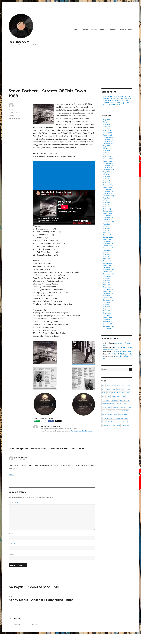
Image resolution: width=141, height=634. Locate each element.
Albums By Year (97, 30)
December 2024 (108, 163)
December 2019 (108, 293)
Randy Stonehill (107, 418)
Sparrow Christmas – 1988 (123, 352)
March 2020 (107, 287)
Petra (115, 414)
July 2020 (106, 278)
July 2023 (106, 200)
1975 (113, 385)
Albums (85, 30)
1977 (123, 385)
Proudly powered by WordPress (29, 625)
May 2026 (106, 126)
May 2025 (106, 152)
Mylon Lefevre (107, 414)
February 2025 (108, 159)
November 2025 (108, 139)
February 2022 (108, 237)
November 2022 (108, 217)
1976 (118, 385)
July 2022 (106, 226)
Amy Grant (105, 400)
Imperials (116, 407)
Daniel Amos (124, 400)
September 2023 (108, 196)
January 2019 (107, 317)
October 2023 (107, 194)
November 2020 (108, 270)
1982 (118, 389)
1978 (128, 385)
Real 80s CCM (19, 41)
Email (12, 544)
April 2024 (106, 181)
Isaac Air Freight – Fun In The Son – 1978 (117, 98)
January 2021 (107, 265)
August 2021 (107, 250)
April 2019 (106, 311)
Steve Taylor (106, 425)
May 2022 (106, 230)
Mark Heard (111, 411)
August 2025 (107, 146)
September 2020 (108, 274)
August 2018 (107, 328)
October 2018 (107, 324)
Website (12, 554)
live (103, 411)
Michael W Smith (122, 411)
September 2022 (108, 222)
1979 (103, 389)
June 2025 (106, 150)
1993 (113, 396)
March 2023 (107, 209)
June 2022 (106, 228)
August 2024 (107, 172)
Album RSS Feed (125, 30)
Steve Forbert (16, 118)
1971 (103, 385)
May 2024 (106, 178)
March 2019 (107, 313)
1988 (10, 118)
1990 (128, 393)
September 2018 (108, 326)
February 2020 (108, 289)
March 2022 (107, 235)
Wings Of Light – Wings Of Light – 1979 (116, 101)
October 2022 (107, 220)
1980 (108, 389)
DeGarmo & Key (121, 404)
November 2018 (108, 322)
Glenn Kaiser (106, 407)
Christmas (114, 400)
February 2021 (107, 263)
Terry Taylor (116, 425)
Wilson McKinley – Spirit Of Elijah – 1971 (116, 103)
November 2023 (108, 191)
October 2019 (107, 298)
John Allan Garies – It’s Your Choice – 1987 (117, 96)
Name (12, 534)
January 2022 (107, 239)
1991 (103, 396)
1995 (123, 396)
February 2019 (108, 315)
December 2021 (108, 241)
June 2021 (106, 254)
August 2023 (107, 198)
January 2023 (107, 213)
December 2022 (108, 215)
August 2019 (107, 302)
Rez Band (105, 422)
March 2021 (107, 261)
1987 (113, 393)
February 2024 (108, 185)
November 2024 (108, 165)
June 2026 (106, 124)
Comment (13, 502)
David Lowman (14, 110)
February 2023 (108, 211)
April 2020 (106, 285)
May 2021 (106, 257)
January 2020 (107, 291)
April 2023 (106, 207)
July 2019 (106, 304)
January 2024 (107, 187)
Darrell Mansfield (108, 404)
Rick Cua (114, 422)
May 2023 (106, 204)
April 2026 (106, 128)
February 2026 (108, 133)
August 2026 (107, 120)
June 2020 (106, 280)
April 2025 (106, 154)
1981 (113, 389)
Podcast (112, 30)
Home (76, 30)
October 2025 (107, 141)
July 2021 (106, 252)
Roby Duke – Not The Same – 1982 (120, 354)
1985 (103, 393)
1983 (123, 389)
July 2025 (106, 148)
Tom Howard (126, 425)
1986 (108, 393)
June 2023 (106, 202)
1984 (128, 389)
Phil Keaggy (123, 414)
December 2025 (108, 137)
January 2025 (107, 161)
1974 (108, 385)
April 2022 (106, 233)
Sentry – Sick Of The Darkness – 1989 (115, 105)
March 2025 (107, 157)
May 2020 (106, 283)
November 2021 (108, 243)
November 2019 (108, 296)
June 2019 (106, 306)
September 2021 (108, 248)
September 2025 (108, 144)
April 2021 (106, 259)
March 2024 (107, 183)
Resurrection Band (121, 418)
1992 (108, 396)
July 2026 (106, 122)
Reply (11, 474)
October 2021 (107, 246)
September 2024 (108, 170)
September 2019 (108, 300)
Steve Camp (123, 422)
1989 (123, 393)
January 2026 (107, 135)
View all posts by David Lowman (81, 431)
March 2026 (107, 131)
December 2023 (108, 189)
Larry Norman (126, 407)
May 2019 (106, 309)
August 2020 (107, 276)
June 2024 (106, 176)
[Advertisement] (70, 73)
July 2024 (106, 174)
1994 (118, 396)
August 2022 (107, 224)
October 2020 (107, 272)
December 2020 (108, 267)
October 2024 (107, 168)
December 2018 (108, 319)
